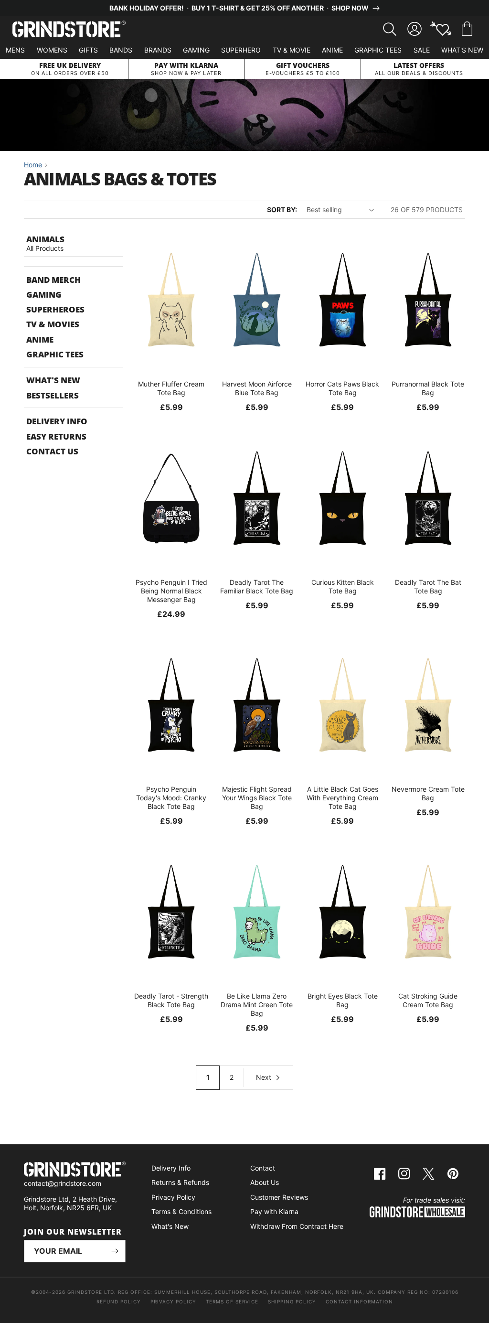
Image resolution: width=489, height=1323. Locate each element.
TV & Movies (52, 324)
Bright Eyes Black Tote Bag (343, 1000)
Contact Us (52, 451)
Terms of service (232, 1301)
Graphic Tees (378, 50)
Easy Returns (56, 436)
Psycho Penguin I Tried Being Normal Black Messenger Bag (171, 590)
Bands (120, 50)
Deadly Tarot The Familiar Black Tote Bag (256, 586)
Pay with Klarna (274, 1211)
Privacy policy (173, 1301)
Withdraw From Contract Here (296, 1226)
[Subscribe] (114, 1251)
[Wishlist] (441, 29)
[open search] (389, 29)
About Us (264, 1182)
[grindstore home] (75, 1170)
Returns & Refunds (180, 1182)
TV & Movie (291, 50)
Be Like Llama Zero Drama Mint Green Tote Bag (257, 1004)
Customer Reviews (279, 1197)
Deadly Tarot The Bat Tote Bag (428, 586)
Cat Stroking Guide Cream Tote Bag (427, 1000)
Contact (262, 1168)
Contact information (359, 1301)
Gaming (196, 50)
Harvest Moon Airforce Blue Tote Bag (257, 388)
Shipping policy (292, 1301)
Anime (332, 50)
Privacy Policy (173, 1197)
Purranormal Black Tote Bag (428, 388)
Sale (422, 50)
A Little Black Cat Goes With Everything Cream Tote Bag (342, 797)
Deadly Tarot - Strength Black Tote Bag (171, 1000)
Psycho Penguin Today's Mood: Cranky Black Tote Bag (171, 797)
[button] (467, 29)
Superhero (241, 50)
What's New (462, 50)
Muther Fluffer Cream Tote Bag (171, 388)
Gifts (88, 50)
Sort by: (282, 209)
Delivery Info (56, 421)
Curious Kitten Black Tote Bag (342, 586)
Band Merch (53, 279)
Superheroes (55, 309)
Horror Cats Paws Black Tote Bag (342, 388)
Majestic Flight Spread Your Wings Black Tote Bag (257, 797)
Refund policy (118, 1301)
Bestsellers (52, 395)
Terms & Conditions (181, 1211)
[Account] (414, 29)
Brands (157, 50)
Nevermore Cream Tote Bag (428, 793)
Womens (52, 50)
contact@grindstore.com (62, 1183)
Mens (15, 50)
